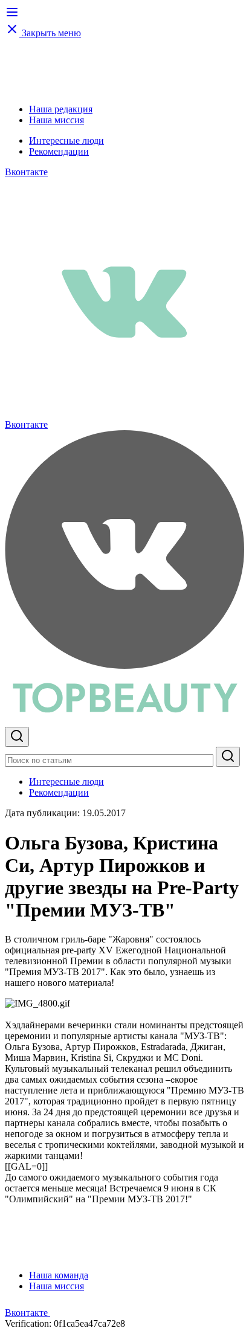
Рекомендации (59, 151)
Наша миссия (56, 120)
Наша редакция (60, 109)
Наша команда (58, 1275)
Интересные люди (66, 140)
